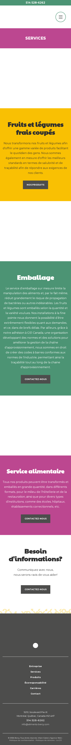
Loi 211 (59, 740)
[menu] (60, 17)
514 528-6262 (35, 2)
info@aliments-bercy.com (35, 724)
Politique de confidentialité (21, 740)
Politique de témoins (45, 740)
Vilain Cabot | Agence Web (50, 738)
